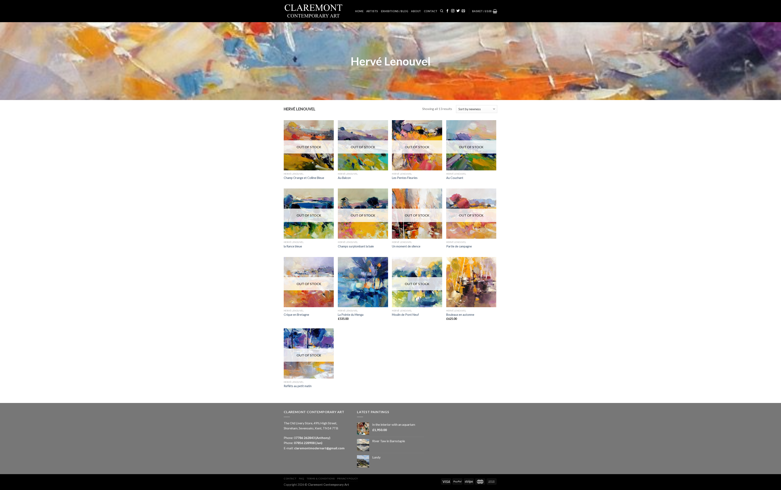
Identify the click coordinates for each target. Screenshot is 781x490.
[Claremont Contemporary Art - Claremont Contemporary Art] (316, 11)
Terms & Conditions (321, 478)
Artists (372, 11)
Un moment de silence (406, 246)
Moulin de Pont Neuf (406, 314)
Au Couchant (454, 178)
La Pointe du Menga (350, 314)
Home (359, 11)
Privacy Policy (347, 478)
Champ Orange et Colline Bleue (304, 178)
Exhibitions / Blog (394, 11)
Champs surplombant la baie (356, 246)
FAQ (301, 478)
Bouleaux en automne (460, 314)
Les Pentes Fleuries (405, 178)
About (416, 11)
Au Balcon (344, 178)
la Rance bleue (293, 246)
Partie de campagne (459, 246)
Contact (430, 11)
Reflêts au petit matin (298, 386)
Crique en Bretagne (296, 314)
